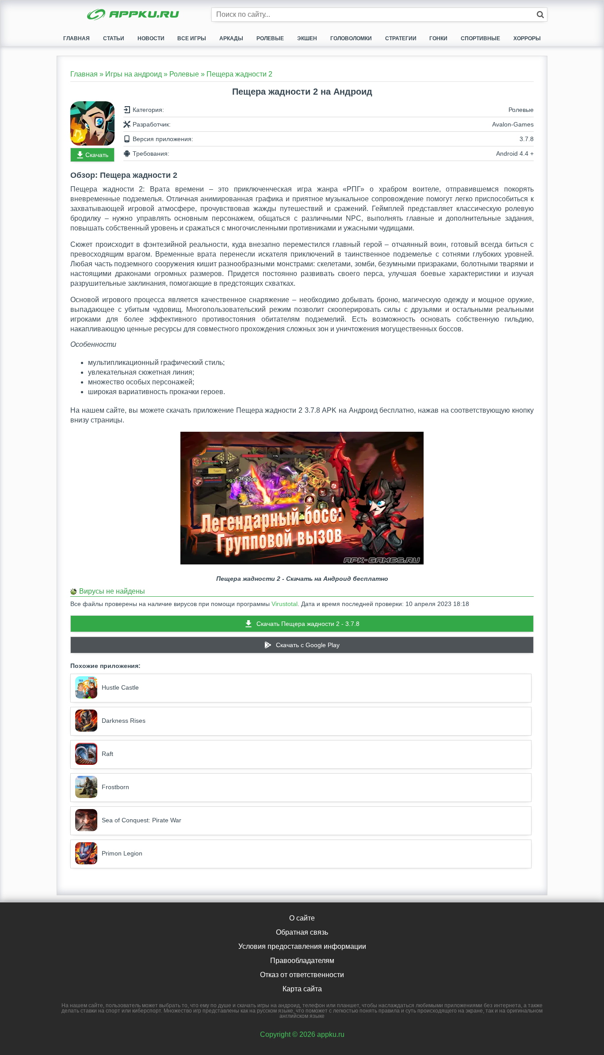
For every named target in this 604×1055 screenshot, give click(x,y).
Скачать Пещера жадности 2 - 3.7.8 (307, 623)
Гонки (438, 38)
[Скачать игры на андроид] (134, 15)
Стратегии (401, 38)
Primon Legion (122, 853)
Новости (151, 38)
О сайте (302, 918)
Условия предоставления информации (302, 946)
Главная (76, 38)
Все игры (191, 38)
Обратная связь (302, 932)
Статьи (113, 38)
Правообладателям (302, 960)
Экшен (307, 38)
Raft (107, 753)
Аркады (231, 38)
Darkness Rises (123, 720)
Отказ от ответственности (302, 974)
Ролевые (270, 38)
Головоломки (351, 38)
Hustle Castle (120, 687)
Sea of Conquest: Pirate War (141, 820)
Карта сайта (302, 989)
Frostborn (115, 786)
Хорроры (527, 38)
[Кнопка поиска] (540, 15)
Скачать (96, 154)
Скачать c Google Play (308, 644)
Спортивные (480, 38)
